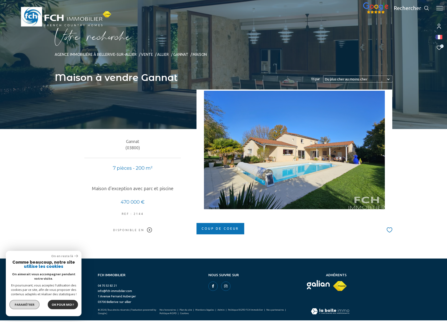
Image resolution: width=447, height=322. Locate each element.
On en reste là (62, 256)
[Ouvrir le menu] (439, 8)
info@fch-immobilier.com (115, 290)
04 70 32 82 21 (107, 285)
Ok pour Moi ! (63, 304)
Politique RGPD (168, 313)
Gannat (180, 54)
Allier (163, 54)
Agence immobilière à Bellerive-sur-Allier (96, 54)
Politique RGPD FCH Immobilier (246, 310)
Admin (221, 310)
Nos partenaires (275, 310)
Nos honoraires (168, 310)
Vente (147, 54)
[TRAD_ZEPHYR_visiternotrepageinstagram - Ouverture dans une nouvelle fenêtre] (225, 286)
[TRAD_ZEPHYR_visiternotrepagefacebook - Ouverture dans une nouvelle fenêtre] (213, 286)
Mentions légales (205, 310)
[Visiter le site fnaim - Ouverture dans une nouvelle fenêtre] (340, 286)
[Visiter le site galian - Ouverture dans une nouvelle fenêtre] (318, 284)
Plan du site (186, 310)
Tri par (315, 79)
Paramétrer (24, 304)
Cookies (184, 313)
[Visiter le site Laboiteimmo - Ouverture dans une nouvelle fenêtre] (330, 311)
